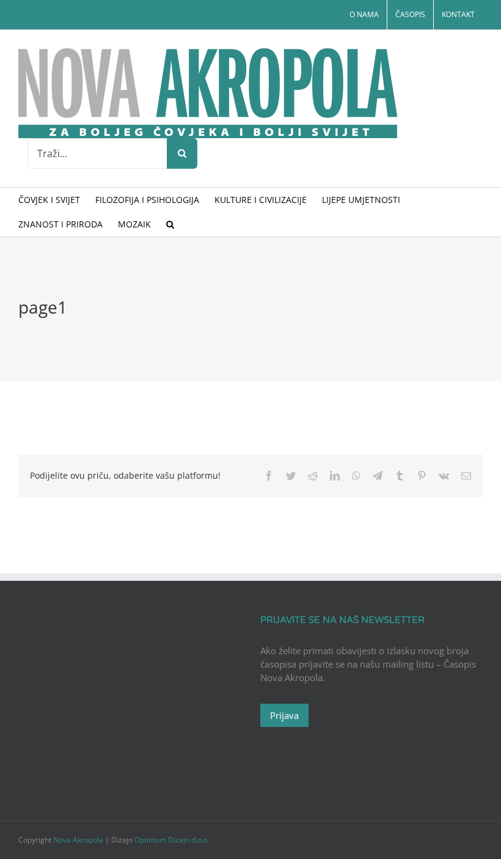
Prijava (284, 715)
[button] (170, 224)
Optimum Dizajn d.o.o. (172, 840)
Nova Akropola (79, 840)
